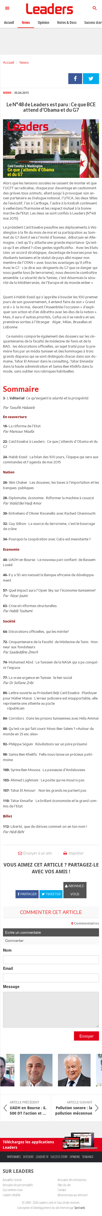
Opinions (75, 1156)
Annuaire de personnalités (18, 1184)
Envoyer (86, 1036)
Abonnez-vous (76, 890)
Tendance (88, 1156)
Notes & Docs (66, 22)
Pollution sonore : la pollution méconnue (73, 1108)
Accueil (8, 62)
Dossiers (28, 1156)
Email (8, 968)
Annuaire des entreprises (72, 1179)
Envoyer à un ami (37, 853)
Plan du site (64, 1184)
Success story (59, 1156)
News (24, 62)
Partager (75, 78)
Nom (7, 950)
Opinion (43, 22)
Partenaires (14, 1156)
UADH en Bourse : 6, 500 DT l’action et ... (28, 1108)
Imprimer (76, 853)
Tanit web (79, 1207)
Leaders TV (42, 1156)
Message (11, 986)
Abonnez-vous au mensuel (72, 1194)
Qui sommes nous (13, 1189)
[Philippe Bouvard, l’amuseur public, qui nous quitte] (71, 1070)
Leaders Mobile (11, 1194)
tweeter (91, 78)
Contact (62, 1189)
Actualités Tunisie (12, 1179)
